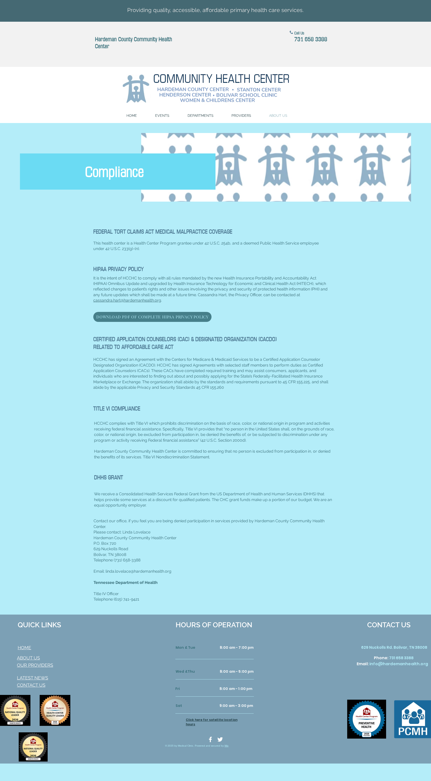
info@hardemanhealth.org (398, 664)
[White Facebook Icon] (210, 739)
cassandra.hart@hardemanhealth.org (127, 300)
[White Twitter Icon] (220, 739)
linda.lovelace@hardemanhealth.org (138, 571)
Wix (226, 745)
